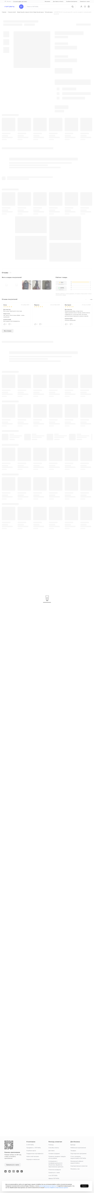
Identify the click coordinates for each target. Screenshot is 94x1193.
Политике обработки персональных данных (56, 1187)
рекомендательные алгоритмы (47, 1186)
